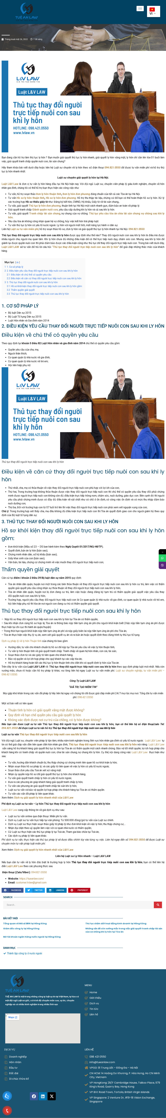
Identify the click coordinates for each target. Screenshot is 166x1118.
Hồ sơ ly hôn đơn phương (61, 197)
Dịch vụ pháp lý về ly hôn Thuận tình (22, 641)
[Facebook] (34, 1096)
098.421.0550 (85, 697)
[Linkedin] (43, 1096)
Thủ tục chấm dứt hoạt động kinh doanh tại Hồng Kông (115, 923)
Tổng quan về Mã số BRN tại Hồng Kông (25, 923)
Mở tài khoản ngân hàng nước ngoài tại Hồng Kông (32, 936)
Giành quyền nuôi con (45, 209)
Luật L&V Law (153, 740)
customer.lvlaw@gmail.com (31, 882)
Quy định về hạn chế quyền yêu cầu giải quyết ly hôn (44, 715)
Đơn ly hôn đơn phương (76, 194)
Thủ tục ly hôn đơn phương (45, 205)
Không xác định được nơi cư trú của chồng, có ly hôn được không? (54, 720)
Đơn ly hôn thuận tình (48, 194)
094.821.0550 (39, 872)
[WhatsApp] (162, 558)
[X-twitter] (52, 1096)
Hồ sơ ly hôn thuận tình (30, 197)
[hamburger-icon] (140, 8)
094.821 (6, 728)
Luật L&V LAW (10, 247)
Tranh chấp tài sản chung (44, 213)
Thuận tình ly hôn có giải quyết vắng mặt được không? (46, 710)
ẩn (17, 262)
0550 (15, 728)
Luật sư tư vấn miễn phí (24, 229)
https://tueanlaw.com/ (31, 878)
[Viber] (162, 565)
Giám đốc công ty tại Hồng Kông (21, 928)
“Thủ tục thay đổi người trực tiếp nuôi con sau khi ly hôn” (85, 247)
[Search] (158, 905)
